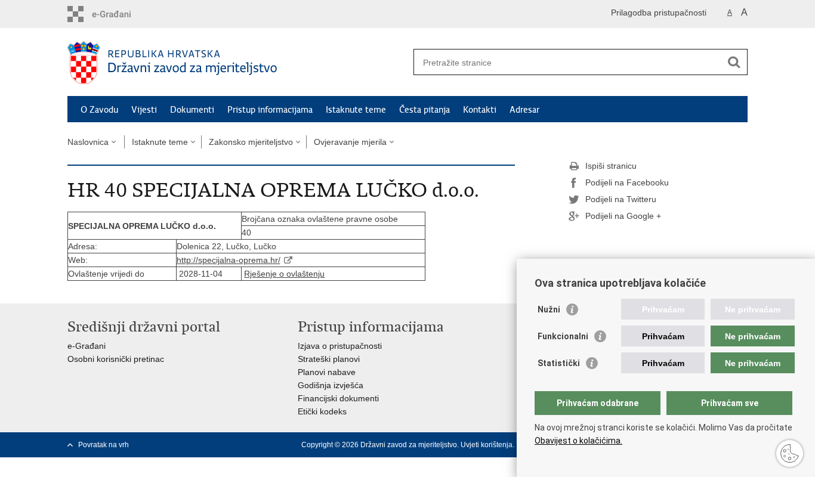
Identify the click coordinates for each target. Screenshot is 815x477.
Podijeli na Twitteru (620, 199)
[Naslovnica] (237, 62)
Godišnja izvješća (330, 385)
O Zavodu (99, 109)
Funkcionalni (563, 336)
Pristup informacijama (270, 109)
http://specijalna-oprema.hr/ (228, 260)
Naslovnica (88, 142)
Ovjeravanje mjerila (350, 142)
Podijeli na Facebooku (627, 182)
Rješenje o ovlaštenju (284, 273)
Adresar (524, 109)
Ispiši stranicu (611, 166)
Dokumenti (192, 109)
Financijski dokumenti (338, 398)
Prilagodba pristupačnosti (658, 12)
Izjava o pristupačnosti (340, 346)
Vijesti (144, 109)
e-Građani (86, 346)
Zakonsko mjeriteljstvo (251, 142)
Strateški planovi (329, 359)
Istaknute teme (356, 109)
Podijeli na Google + (623, 216)
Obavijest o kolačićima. (578, 440)
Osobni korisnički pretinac (115, 359)
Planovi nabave (327, 372)
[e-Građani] (118, 14)
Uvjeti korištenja (487, 445)
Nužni (549, 309)
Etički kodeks (322, 411)
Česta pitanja (424, 109)
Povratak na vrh (103, 445)
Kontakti (479, 109)
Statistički (559, 363)
